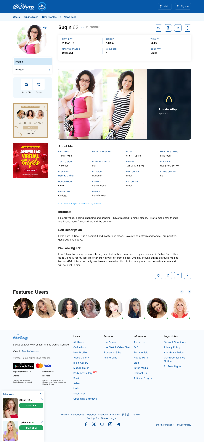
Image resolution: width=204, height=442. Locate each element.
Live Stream (110, 342)
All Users (78, 342)
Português (93, 418)
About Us (139, 342)
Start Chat (31, 405)
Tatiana (23, 422)
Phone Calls (110, 357)
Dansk (104, 418)
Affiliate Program (143, 378)
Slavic (76, 378)
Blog (136, 362)
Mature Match (81, 367)
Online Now (31, 16)
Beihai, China (66, 175)
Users (16, 16)
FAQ (136, 347)
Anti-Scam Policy (174, 352)
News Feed (70, 16)
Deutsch (136, 414)
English (65, 414)
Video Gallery (81, 357)
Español (91, 414)
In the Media (141, 367)
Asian (76, 383)
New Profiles (49, 16)
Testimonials (141, 352)
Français (115, 414)
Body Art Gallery (82, 372)
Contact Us (140, 372)
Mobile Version (30, 351)
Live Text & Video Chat (117, 347)
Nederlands (77, 414)
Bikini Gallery (80, 362)
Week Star (79, 393)
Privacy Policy (172, 347)
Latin (76, 388)
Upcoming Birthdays (85, 398)
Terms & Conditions (175, 342)
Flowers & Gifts (112, 352)
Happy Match (141, 357)
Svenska (103, 414)
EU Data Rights (172, 366)
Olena (22, 400)
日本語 (125, 414)
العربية (114, 418)
